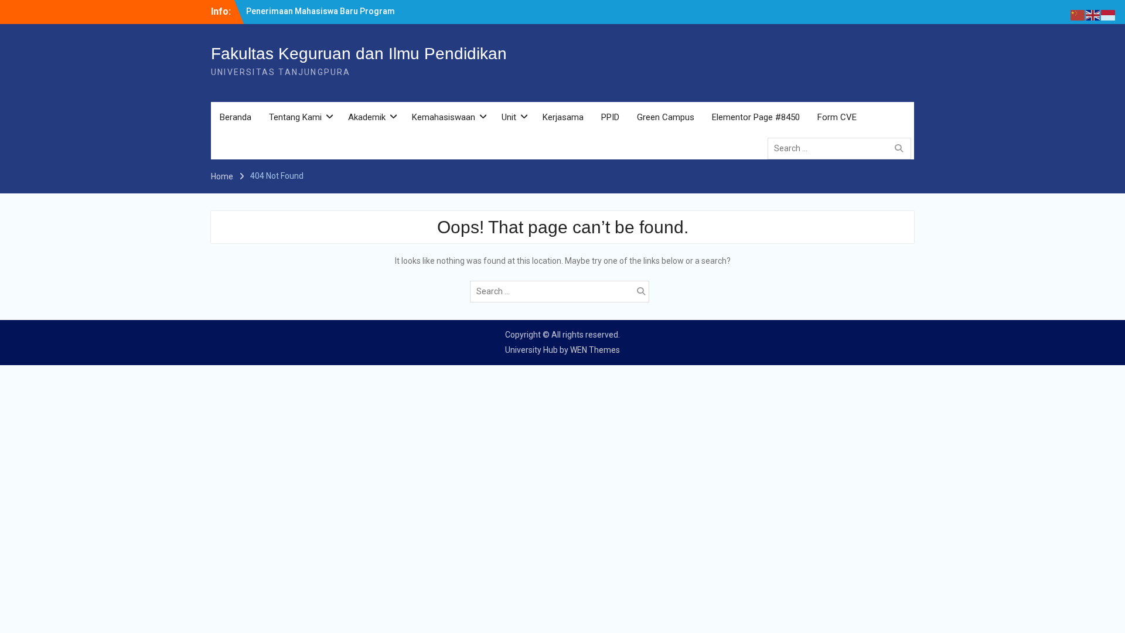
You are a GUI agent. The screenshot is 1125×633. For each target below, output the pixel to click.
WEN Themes (595, 350)
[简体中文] (1078, 14)
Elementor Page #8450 (756, 117)
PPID (610, 117)
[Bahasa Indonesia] (1108, 14)
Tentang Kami (295, 117)
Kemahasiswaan (443, 117)
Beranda (235, 117)
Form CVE (837, 117)
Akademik (367, 117)
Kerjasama (563, 117)
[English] (1093, 14)
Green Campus (665, 117)
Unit (509, 117)
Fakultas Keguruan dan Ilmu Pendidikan (359, 54)
